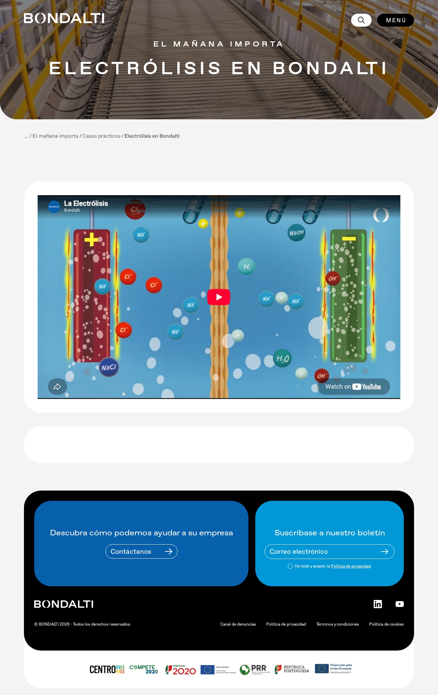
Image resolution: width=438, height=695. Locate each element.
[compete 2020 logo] (144, 669)
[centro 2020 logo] (106, 669)
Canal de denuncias (238, 624)
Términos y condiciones (337, 624)
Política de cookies (386, 624)
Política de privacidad (351, 566)
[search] (361, 20)
